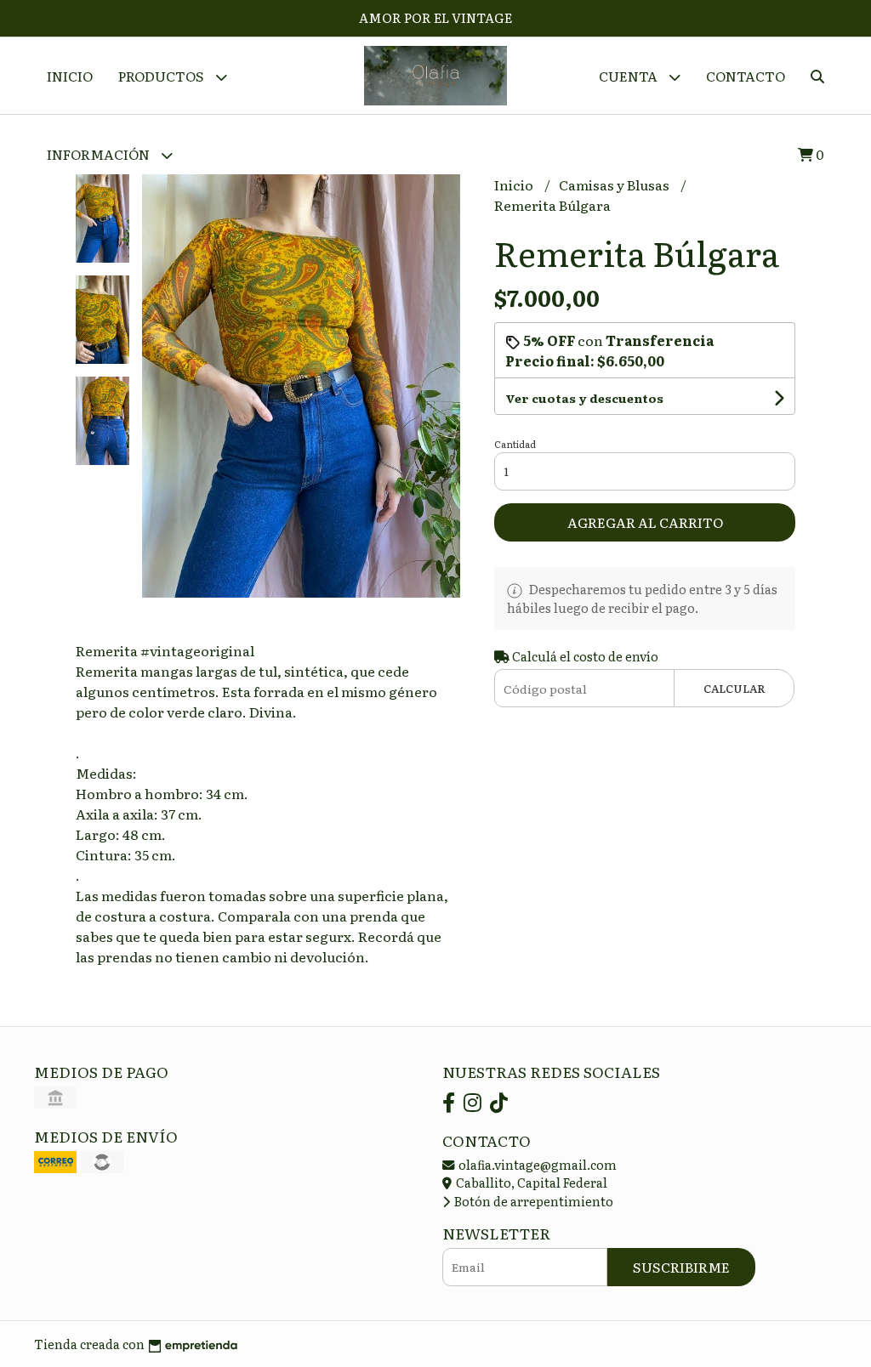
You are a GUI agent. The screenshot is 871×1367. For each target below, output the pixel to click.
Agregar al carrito (645, 522)
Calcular (734, 688)
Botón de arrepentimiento (532, 1201)
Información (99, 154)
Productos (162, 75)
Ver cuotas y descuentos (584, 397)
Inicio (70, 75)
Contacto (745, 75)
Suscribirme (681, 1266)
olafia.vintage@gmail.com (536, 1164)
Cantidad (515, 444)
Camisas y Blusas (615, 184)
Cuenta (629, 75)
